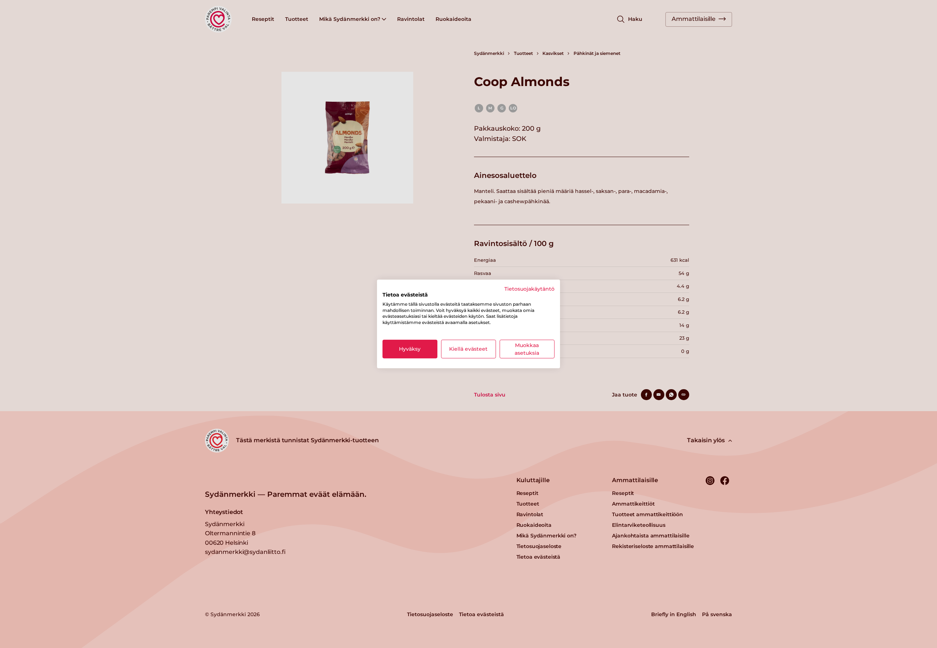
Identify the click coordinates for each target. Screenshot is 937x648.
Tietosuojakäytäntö (529, 289)
